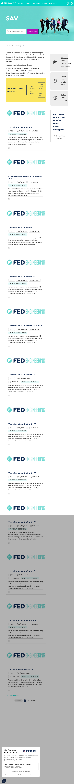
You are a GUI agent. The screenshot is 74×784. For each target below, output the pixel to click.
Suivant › (33, 700)
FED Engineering (16, 46)
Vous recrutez (36, 3)
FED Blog (45, 3)
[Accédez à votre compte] (71, 3)
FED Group (20, 3)
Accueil (8, 46)
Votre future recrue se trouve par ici (41, 90)
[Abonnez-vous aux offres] (67, 3)
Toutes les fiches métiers (59, 137)
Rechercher (32, 31)
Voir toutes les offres (12, 695)
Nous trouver (53, 3)
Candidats (28, 3)
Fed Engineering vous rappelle (31, 90)
